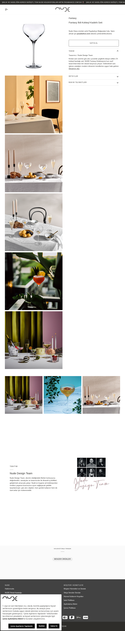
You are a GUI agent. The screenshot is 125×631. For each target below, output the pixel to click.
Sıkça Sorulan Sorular (72, 593)
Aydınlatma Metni (70, 604)
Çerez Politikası (70, 608)
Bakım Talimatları (78, 82)
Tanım (71, 51)
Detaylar (73, 76)
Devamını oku (74, 69)
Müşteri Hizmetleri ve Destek (75, 589)
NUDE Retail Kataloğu (13, 593)
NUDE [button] (7, 585)
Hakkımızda (9, 589)
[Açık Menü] (8, 9)
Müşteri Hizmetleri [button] (73, 585)
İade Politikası (69, 600)
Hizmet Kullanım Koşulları (73, 596)
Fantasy (73, 18)
